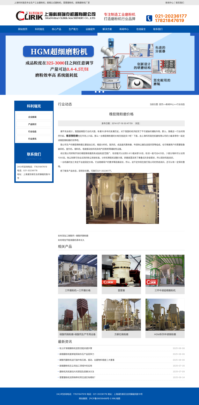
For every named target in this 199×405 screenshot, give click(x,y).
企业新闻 (32, 117)
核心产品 (56, 29)
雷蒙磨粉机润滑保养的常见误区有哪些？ (77, 377)
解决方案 (107, 29)
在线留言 (141, 29)
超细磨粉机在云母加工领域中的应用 (75, 365)
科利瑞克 (39, 29)
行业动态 (32, 131)
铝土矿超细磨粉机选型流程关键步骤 (75, 348)
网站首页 (22, 29)
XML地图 (116, 398)
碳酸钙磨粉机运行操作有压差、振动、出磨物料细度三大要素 (87, 360)
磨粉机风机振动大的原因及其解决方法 (76, 371)
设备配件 (90, 29)
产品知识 (32, 124)
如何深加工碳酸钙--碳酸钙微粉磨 (73, 235)
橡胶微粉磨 (72, 135)
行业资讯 (32, 138)
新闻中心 (169, 2)
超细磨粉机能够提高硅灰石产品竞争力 (76, 354)
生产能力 (73, 29)
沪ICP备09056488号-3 (100, 398)
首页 (161, 104)
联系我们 (180, 2)
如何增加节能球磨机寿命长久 (71, 240)
